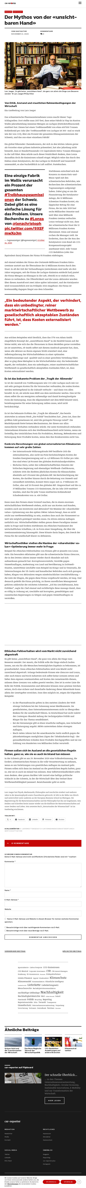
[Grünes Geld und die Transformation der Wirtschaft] (13, 1042)
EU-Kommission (33, 974)
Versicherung (23, 1008)
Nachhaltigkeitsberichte (29, 996)
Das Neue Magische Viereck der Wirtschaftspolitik (33, 1050)
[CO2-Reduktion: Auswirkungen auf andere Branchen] (53, 1042)
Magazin (8, 12)
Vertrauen (32, 1008)
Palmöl (57, 996)
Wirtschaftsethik (13, 831)
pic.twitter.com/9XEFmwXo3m (24, 230)
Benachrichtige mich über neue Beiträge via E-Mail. (27, 930)
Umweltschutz (24, 1005)
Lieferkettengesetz (31, 828)
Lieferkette (34, 985)
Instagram (46, 1164)
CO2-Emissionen (51, 967)
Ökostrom (58, 1008)
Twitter (7, 1154)
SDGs (36, 1002)
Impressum (47, 1133)
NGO (43, 996)
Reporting (47, 999)
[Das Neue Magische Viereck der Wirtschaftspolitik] (33, 1042)
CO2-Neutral (23, 971)
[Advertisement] (43, 622)
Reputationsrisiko (25, 1002)
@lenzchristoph (27, 223)
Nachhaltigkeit (52, 992)
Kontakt (8, 1140)
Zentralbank (41, 1008)
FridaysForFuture (53, 974)
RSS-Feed (8, 1161)
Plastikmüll (22, 1000)
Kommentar (10, 861)
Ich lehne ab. (68, 1182)
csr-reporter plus (49, 1161)
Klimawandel (24, 981)
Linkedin (7, 1157)
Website (8, 909)
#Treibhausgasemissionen (24, 197)
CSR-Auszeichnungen (60, 971)
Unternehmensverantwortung (58, 828)
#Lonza (37, 219)
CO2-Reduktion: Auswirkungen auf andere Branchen (52, 1050)
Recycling (38, 1000)
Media (7, 1137)
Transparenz (51, 1002)
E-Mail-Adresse (12, 899)
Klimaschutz (58, 977)
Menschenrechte (25, 988)
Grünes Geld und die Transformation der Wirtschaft (13, 1050)
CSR (48, 971)
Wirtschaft (17, 12)
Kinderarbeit (44, 978)
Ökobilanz (50, 1008)
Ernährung (22, 974)
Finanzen (42, 974)
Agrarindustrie (23, 967)
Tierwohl (42, 1002)
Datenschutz (47, 1140)
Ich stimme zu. (51, 1182)
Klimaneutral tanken (70, 1049)
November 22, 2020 (20, 34)
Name (8, 890)
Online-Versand (50, 996)
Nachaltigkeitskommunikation (44, 988)
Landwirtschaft (22, 985)
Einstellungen (13, 1184)
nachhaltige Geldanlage (29, 992)
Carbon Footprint (36, 967)
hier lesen (54, 1100)
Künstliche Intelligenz (54, 981)
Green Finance (25, 977)
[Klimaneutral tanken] (73, 1042)
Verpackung (60, 1005)
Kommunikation (38, 981)
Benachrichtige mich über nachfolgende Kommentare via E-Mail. (33, 927)
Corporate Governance (37, 971)
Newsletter (8, 1133)
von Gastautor (19, 31)
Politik (30, 999)
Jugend (35, 978)
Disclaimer (46, 1137)
